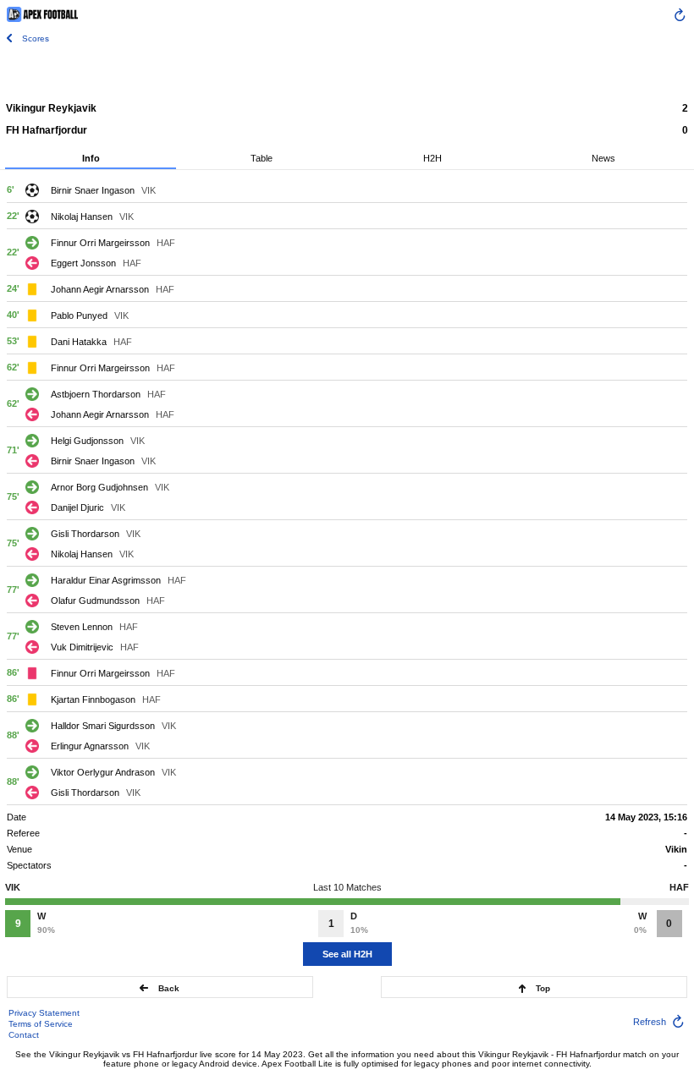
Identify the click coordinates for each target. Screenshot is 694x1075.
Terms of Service (40, 1023)
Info (91, 158)
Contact (23, 1034)
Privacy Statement (44, 1012)
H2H (432, 158)
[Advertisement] (347, 72)
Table (262, 158)
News (603, 158)
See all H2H (347, 954)
